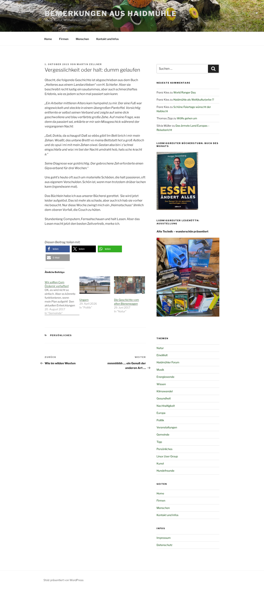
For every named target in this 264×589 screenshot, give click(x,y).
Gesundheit (164, 398)
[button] (58, 249)
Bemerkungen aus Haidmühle (111, 13)
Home (48, 39)
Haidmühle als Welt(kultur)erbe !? (193, 99)
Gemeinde (163, 434)
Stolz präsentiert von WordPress (63, 580)
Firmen (63, 39)
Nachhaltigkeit (166, 405)
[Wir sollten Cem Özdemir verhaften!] (62, 295)
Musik (160, 369)
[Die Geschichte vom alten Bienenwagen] (129, 285)
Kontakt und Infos (107, 39)
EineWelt (162, 355)
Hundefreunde (165, 470)
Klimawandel (165, 391)
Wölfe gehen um (187, 118)
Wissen (161, 384)
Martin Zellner (89, 64)
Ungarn (84, 299)
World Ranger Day (184, 92)
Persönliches (61, 335)
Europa (161, 412)
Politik (160, 420)
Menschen (82, 39)
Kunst (160, 463)
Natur (160, 348)
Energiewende (165, 376)
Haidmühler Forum (168, 362)
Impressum (164, 537)
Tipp (159, 441)
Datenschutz (164, 545)
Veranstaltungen (167, 427)
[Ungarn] (94, 285)
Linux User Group (167, 456)
